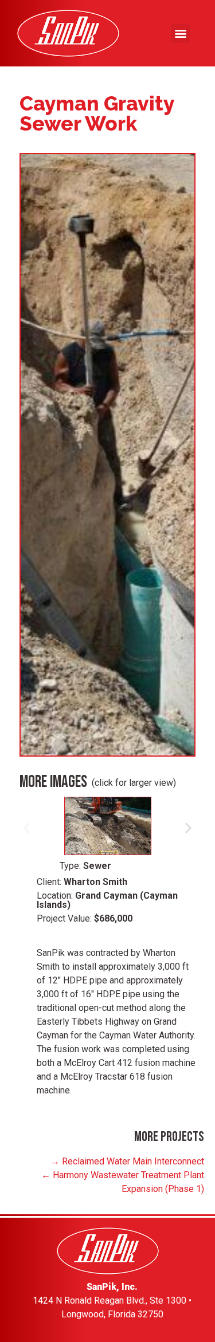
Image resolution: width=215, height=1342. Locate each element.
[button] (180, 33)
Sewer (97, 865)
